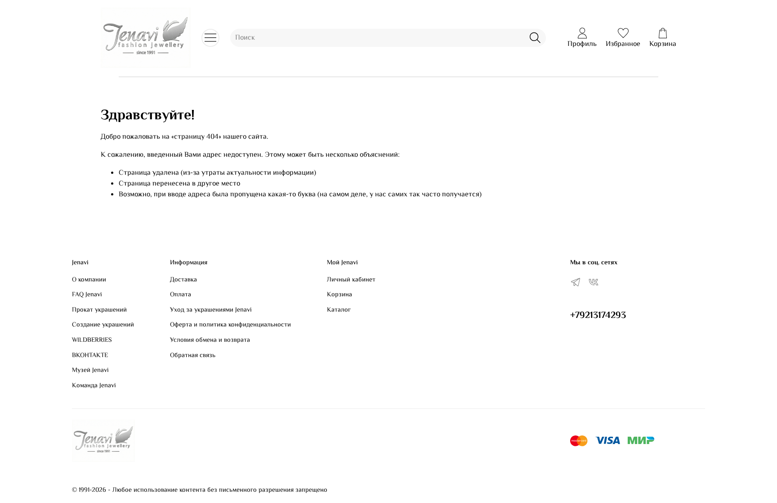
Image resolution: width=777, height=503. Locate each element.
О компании (89, 280)
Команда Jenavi (94, 386)
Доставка (183, 280)
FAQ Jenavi (87, 295)
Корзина (339, 295)
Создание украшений (103, 325)
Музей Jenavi (90, 371)
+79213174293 (598, 315)
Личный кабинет (351, 280)
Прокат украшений (99, 310)
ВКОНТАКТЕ (90, 356)
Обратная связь (192, 356)
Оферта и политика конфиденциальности (230, 325)
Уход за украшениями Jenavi (211, 310)
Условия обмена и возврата (210, 340)
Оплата (180, 295)
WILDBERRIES (92, 340)
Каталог (339, 310)
